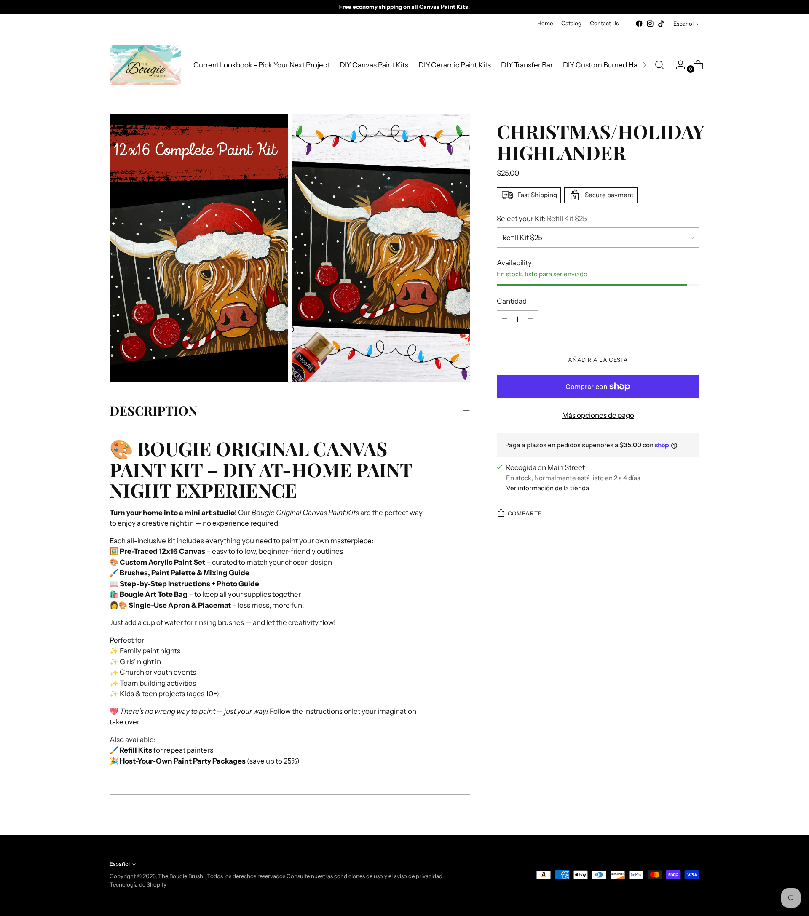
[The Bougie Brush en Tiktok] (661, 23)
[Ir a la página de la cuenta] (677, 64)
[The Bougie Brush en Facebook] (639, 23)
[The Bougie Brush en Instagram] (650, 23)
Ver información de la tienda (547, 488)
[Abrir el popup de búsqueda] (659, 64)
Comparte (525, 513)
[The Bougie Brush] (145, 65)
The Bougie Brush (181, 876)
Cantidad (512, 301)
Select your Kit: (542, 218)
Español (683, 23)
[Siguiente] (644, 65)
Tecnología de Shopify (138, 884)
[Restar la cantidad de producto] (530, 318)
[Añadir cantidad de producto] (504, 318)
